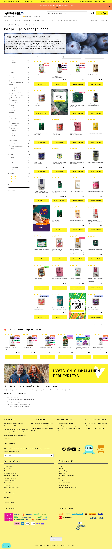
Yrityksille (28, 16)
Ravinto (11, 25)
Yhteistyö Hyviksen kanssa (66, 476)
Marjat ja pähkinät (20, 25)
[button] (102, 13)
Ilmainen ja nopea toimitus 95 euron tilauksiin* (18, 1)
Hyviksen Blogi (62, 471)
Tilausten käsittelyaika (11, 476)
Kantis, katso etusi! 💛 (19, 16)
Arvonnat (61, 478)
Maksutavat (7, 468)
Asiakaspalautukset (10, 473)
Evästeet (6, 500)
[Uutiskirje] (52, 455)
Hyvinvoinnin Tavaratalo (57, 545)
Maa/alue (53, 536)
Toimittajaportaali (64, 483)
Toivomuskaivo (36, 16)
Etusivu (6, 25)
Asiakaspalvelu (8, 16)
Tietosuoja (7, 497)
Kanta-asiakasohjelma (11, 478)
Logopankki (62, 480)
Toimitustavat (8, 471)
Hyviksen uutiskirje (9, 480)
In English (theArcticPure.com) (67, 487)
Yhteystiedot (8, 466)
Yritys (60, 466)
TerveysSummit (63, 485)
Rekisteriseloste (9, 502)
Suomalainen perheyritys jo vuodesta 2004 (92, 1)
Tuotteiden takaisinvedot (11, 487)
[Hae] (85, 13)
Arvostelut (61, 468)
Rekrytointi (61, 473)
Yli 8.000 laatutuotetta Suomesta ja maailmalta (55, 1)
